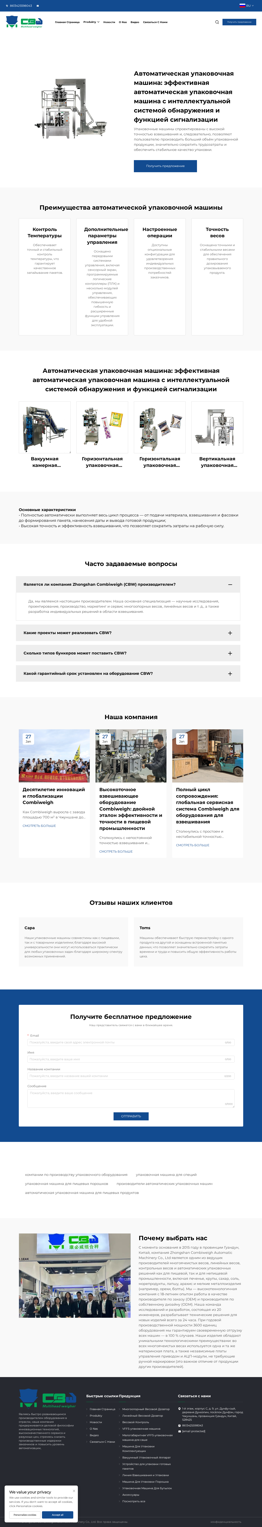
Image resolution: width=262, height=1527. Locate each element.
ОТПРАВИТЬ (131, 1116)
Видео (135, 22)
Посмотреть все (133, 1501)
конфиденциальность (226, 1522)
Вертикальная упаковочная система (217, 462)
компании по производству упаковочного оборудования (76, 1175)
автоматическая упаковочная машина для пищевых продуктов (82, 1193)
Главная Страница (67, 22)
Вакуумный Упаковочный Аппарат (146, 1457)
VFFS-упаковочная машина (141, 1428)
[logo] (24, 22)
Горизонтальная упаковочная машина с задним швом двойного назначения (159, 462)
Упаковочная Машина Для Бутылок (147, 1488)
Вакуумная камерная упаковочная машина (44, 462)
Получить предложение (239, 22)
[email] (38, 6)
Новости (109, 22)
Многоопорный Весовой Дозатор (146, 1409)
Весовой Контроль (135, 1422)
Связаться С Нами (155, 22)
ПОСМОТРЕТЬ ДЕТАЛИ (44, 427)
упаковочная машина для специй (166, 1175)
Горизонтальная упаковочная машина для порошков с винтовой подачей (102, 462)
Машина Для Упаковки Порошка (145, 1481)
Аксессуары (130, 1494)
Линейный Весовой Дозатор (142, 1415)
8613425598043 (20, 5)
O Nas (123, 22)
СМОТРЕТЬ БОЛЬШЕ (39, 826)
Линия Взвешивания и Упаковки (145, 1475)
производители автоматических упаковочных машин (165, 1184)
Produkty (89, 21)
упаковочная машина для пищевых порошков (66, 1184)
